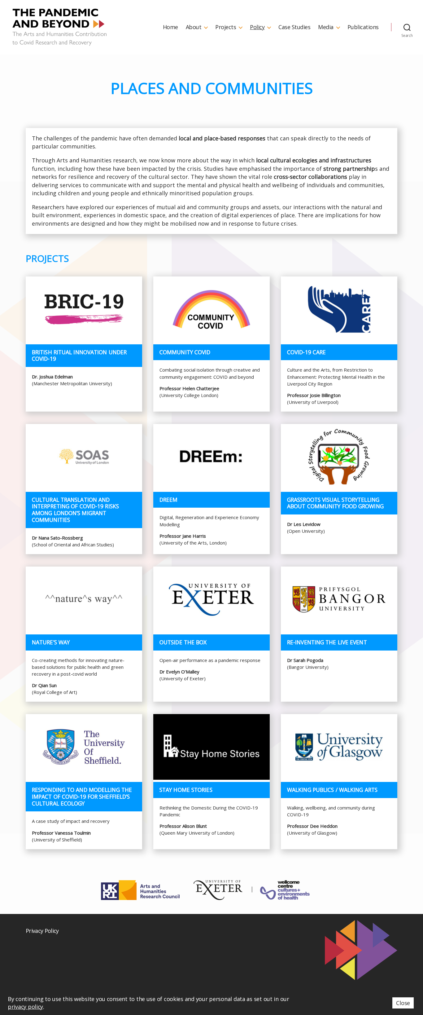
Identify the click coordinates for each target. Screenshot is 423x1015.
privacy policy (25, 1006)
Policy (257, 27)
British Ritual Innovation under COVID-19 (79, 355)
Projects (225, 27)
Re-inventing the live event (327, 642)
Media (326, 27)
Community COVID (185, 352)
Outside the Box (183, 642)
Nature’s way (51, 642)
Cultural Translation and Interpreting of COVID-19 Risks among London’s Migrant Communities (75, 510)
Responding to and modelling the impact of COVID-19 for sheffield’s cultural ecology (82, 796)
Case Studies (294, 27)
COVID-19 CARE (306, 352)
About (194, 27)
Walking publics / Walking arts (332, 789)
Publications (363, 27)
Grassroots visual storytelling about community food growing (335, 503)
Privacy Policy (42, 930)
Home (170, 27)
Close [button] (403, 1003)
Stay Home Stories (185, 789)
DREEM (168, 499)
